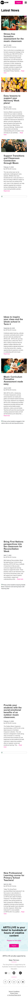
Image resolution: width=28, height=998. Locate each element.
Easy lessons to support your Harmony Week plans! (12, 99)
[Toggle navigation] (25, 2)
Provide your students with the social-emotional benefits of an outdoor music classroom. (13, 711)
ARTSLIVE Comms (10, 47)
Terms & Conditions (14, 991)
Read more (7, 191)
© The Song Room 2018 (14, 995)
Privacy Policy (14, 993)
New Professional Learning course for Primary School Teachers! (14, 876)
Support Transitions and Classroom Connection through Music (14, 159)
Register (18, 2)
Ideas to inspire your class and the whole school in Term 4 (13, 320)
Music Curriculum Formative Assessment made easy (13, 380)
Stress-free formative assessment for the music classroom (14, 37)
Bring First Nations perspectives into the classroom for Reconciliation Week (13, 546)
